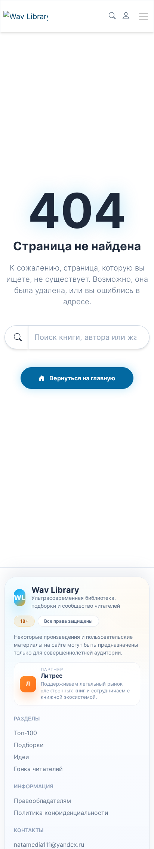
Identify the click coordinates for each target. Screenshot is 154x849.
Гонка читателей (38, 769)
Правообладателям (42, 800)
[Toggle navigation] (143, 16)
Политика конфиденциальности (61, 812)
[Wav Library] (25, 16)
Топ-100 (25, 733)
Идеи (21, 757)
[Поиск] (112, 16)
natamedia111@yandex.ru (49, 844)
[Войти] (126, 16)
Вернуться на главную (81, 378)
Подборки (29, 745)
